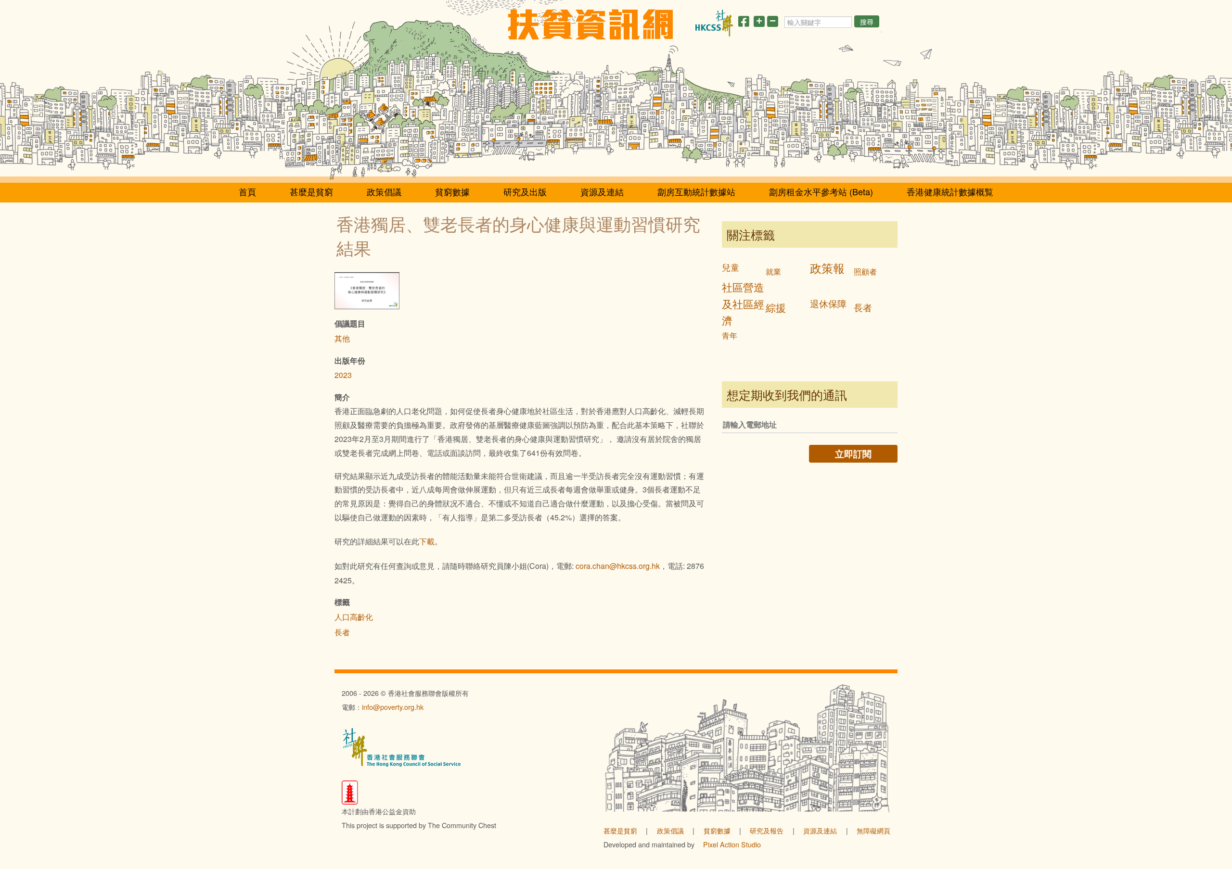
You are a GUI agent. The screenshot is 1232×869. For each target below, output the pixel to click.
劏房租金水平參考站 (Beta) (821, 191)
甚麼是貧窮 (311, 191)
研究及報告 (766, 830)
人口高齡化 (353, 616)
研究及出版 (525, 191)
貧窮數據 (452, 191)
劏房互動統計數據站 (696, 191)
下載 (427, 541)
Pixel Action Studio (732, 844)
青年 (729, 335)
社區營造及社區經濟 (743, 303)
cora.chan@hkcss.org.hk (618, 565)
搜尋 (866, 21)
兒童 (730, 267)
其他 (342, 338)
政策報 (827, 267)
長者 (342, 632)
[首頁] (590, 24)
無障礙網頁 (873, 830)
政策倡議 (384, 191)
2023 (343, 374)
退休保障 (828, 303)
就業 (773, 271)
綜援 (776, 307)
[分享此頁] (743, 23)
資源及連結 (602, 191)
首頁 (247, 191)
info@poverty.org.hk (393, 707)
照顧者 (865, 271)
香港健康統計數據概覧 (950, 191)
